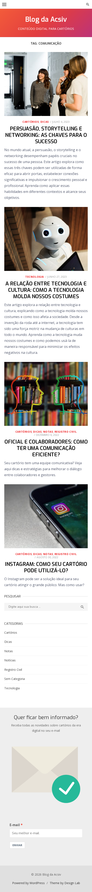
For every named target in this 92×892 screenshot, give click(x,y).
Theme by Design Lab (65, 883)
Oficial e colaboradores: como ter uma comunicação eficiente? (46, 448)
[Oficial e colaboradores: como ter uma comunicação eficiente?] (46, 394)
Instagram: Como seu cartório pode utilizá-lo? (46, 567)
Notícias (10, 660)
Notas (48, 432)
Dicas (44, 122)
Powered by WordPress (28, 883)
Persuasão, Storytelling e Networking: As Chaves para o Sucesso (46, 135)
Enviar (17, 845)
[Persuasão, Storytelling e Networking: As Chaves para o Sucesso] (46, 84)
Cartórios (30, 122)
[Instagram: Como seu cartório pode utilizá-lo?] (46, 516)
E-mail (15, 825)
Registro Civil (66, 432)
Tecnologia (34, 277)
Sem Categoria (14, 679)
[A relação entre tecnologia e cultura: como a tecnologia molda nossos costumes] (46, 239)
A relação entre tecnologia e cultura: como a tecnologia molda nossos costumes (46, 290)
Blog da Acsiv (46, 19)
